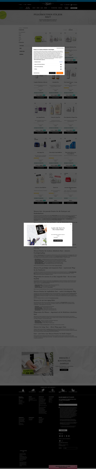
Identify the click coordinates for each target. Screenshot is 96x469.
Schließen (70, 224)
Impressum (43, 59)
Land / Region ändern (58, 240)
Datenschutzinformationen (37, 59)
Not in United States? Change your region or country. (58, 235)
